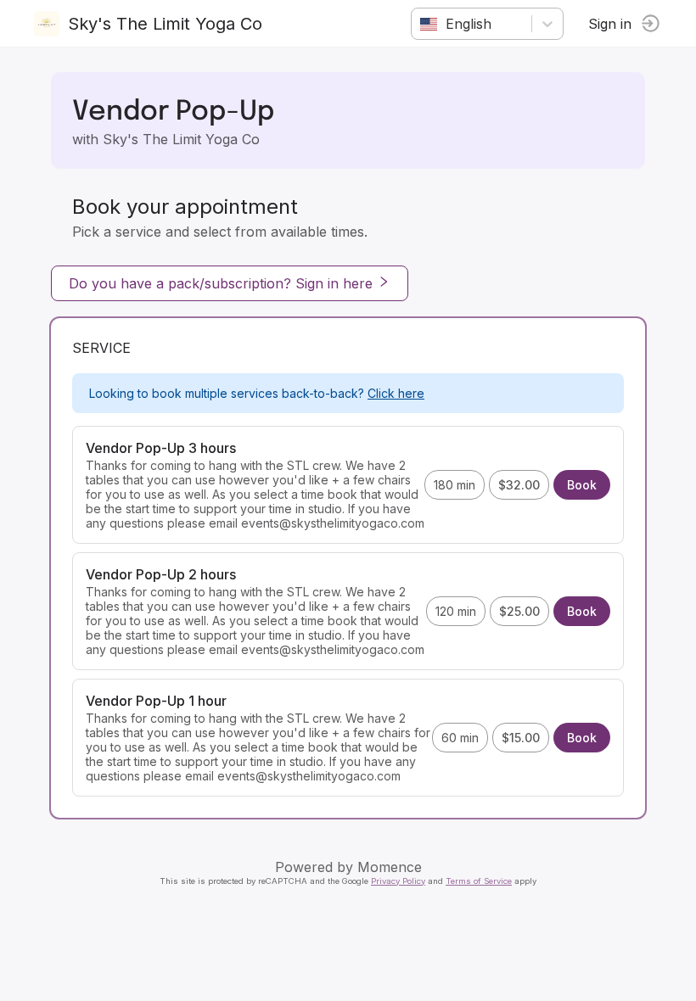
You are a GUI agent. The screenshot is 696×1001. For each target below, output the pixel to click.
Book (582, 485)
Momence (389, 866)
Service (101, 347)
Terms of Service (479, 881)
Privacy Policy (398, 881)
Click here (396, 393)
